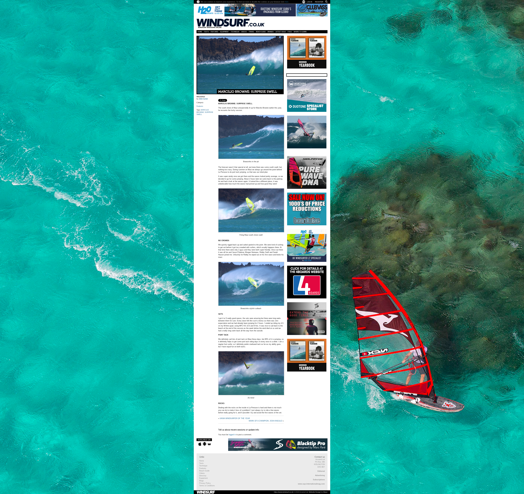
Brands (271, 32)
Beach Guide (261, 32)
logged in (232, 435)
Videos (244, 32)
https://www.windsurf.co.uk (283, 492)
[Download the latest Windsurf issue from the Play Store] (204, 444)
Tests (206, 32)
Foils (290, 32)
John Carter (203, 99)
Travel (251, 32)
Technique (235, 32)
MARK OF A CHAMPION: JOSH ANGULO (265, 421)
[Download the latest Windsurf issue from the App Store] (199, 444)
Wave (325, 492)
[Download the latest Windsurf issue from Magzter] (209, 444)
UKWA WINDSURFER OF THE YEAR (235, 418)
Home (200, 32)
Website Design (315, 492)
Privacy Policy (205, 483)
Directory (202, 476)
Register (319, 2)
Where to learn (300, 32)
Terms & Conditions (207, 486)
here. (287, 2)
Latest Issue (281, 32)
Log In (309, 2)
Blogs (201, 481)
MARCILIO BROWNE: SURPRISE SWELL (247, 92)
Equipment (224, 32)
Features (214, 32)
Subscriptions (319, 480)
